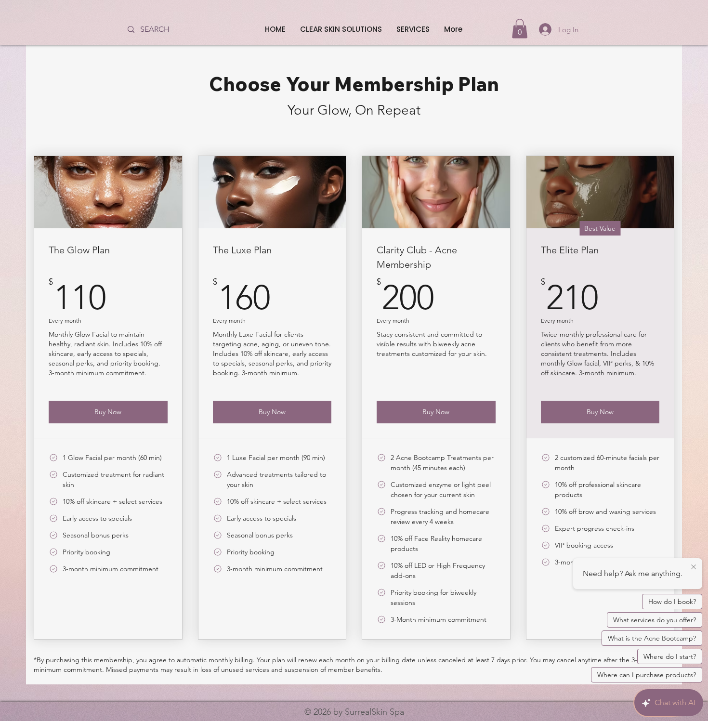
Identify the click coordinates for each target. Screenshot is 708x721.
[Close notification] (693, 567)
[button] (519, 29)
